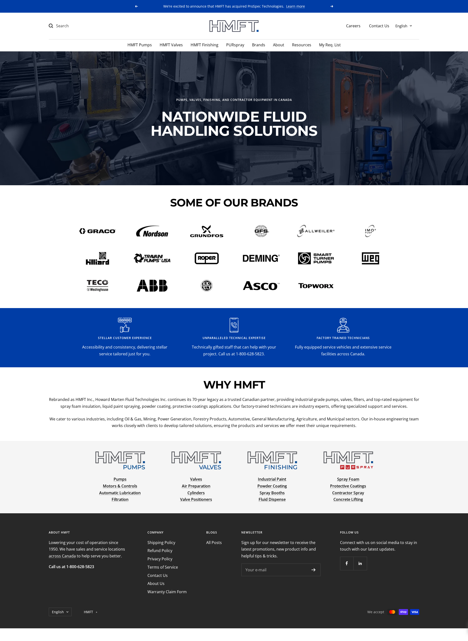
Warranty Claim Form (167, 591)
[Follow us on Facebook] (346, 563)
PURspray (235, 45)
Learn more (295, 6)
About (278, 45)
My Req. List (330, 45)
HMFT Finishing (204, 45)
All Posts (214, 542)
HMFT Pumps (139, 45)
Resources (301, 45)
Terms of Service (162, 567)
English (401, 25)
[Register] (314, 570)
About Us (156, 583)
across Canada (62, 556)
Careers (353, 25)
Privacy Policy (159, 559)
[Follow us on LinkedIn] (360, 563)
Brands (258, 45)
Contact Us (379, 25)
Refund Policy (159, 550)
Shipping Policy (161, 542)
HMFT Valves (171, 45)
